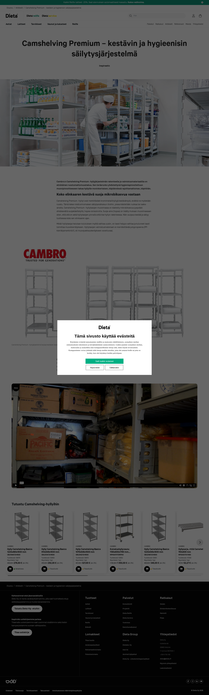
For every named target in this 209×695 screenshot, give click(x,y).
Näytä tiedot (95, 367)
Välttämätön (114, 367)
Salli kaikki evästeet (104, 361)
